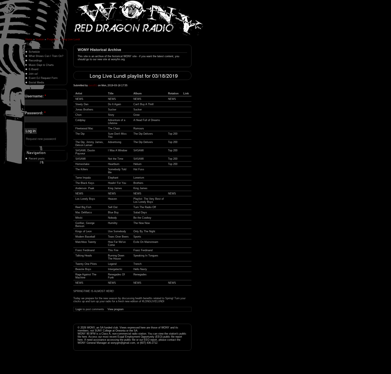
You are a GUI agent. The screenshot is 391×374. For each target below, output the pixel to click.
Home (28, 39)
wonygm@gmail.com (123, 342)
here (84, 336)
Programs (52, 39)
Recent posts (37, 158)
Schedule (34, 51)
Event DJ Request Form (43, 78)
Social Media (36, 82)
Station (39, 39)
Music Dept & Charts (41, 65)
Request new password (41, 139)
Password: (35, 113)
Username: (35, 96)
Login (79, 309)
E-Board (33, 69)
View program (116, 309)
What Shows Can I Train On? (46, 56)
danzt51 (92, 85)
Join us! (33, 73)
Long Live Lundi (70, 39)
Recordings (35, 60)
